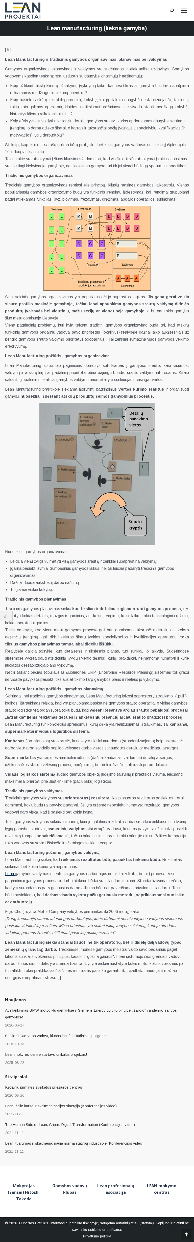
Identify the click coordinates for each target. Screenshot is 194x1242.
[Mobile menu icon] (184, 11)
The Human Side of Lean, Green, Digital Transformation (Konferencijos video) (70, 1124)
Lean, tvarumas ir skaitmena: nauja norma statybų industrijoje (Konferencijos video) (74, 1143)
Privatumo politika (97, 1236)
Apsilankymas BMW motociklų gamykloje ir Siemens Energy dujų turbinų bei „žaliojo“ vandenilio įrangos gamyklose (91, 1013)
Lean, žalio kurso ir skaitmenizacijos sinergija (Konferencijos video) (61, 1106)
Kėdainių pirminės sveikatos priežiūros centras (43, 1087)
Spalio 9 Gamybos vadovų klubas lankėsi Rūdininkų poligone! (56, 1036)
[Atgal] (6, 616)
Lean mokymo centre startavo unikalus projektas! (46, 1054)
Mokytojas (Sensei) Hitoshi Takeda (24, 1192)
